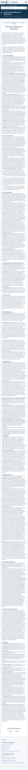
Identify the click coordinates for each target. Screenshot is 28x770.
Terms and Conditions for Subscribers (11, 751)
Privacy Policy (6, 746)
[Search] (25, 7)
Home (2, 5)
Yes (17, 731)
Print (5, 739)
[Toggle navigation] (26, 2)
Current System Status (8, 744)
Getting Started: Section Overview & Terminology (13, 762)
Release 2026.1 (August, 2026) (10, 760)
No (11, 731)
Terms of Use (6, 749)
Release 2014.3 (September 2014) (10, 758)
